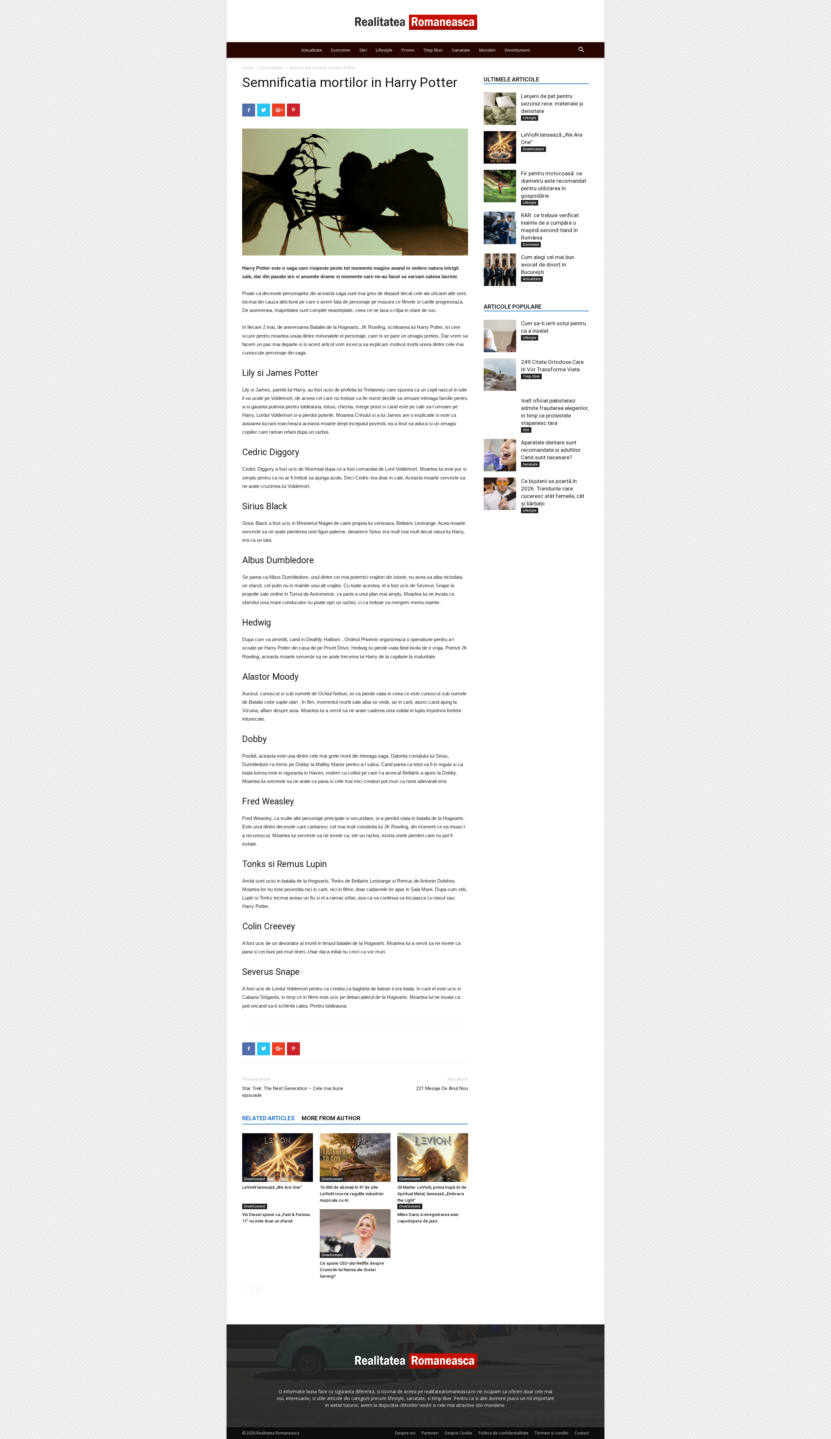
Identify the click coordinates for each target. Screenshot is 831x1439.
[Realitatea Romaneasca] (415, 21)
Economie (340, 50)
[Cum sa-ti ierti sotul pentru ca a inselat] (500, 336)
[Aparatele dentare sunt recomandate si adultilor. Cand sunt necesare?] (500, 455)
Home (248, 67)
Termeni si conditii (551, 1433)
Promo (408, 50)
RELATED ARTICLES (268, 1118)
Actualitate (311, 50)
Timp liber (433, 50)
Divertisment (517, 50)
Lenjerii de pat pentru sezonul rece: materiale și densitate (552, 103)
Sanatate (461, 50)
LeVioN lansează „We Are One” (272, 1187)
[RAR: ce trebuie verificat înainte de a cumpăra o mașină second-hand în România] (500, 228)
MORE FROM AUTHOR (331, 1118)
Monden (487, 50)
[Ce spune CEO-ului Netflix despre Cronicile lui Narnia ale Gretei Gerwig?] (355, 1233)
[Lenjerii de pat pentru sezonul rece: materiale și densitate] (500, 109)
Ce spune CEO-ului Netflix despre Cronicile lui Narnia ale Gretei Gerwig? (352, 1270)
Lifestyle (384, 50)
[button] (581, 50)
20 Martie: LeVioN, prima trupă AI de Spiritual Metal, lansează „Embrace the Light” (431, 1194)
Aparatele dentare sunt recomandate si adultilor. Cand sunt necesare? (551, 450)
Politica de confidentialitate (503, 1433)
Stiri (363, 50)
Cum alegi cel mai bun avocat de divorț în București (547, 264)
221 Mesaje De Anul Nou (442, 1088)
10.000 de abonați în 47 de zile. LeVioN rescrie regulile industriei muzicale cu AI (351, 1194)
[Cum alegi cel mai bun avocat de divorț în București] (500, 270)
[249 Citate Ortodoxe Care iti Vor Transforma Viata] (500, 374)
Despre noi (405, 1433)
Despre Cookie (458, 1433)
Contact (582, 1433)
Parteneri (430, 1433)
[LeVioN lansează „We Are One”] (277, 1157)
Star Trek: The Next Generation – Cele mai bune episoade (292, 1091)
